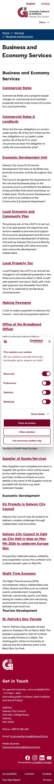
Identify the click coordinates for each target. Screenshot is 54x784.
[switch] (46, 383)
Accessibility (9, 773)
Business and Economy (19, 36)
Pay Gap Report (11, 779)
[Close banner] (49, 341)
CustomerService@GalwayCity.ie (29, 736)
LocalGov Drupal (42, 762)
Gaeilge (45, 3)
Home (5, 32)
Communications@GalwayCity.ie (21, 747)
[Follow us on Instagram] (34, 758)
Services (19, 32)
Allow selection (27, 431)
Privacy (47, 779)
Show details (38, 414)
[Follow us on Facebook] (27, 757)
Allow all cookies (27, 423)
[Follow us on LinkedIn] (42, 758)
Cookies (47, 773)
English (30, 3)
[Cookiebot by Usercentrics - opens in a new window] (31, 341)
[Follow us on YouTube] (49, 758)
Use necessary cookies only (27, 440)
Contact (29, 773)
